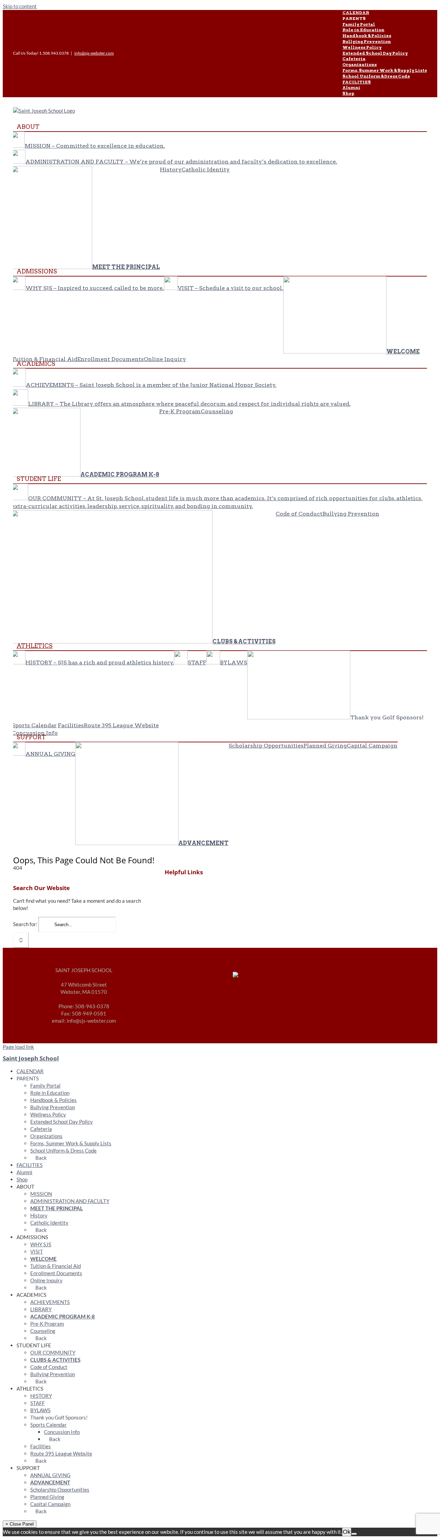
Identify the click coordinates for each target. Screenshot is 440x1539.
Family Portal (45, 1085)
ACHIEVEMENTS (50, 1302)
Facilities (40, 1446)
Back (40, 1158)
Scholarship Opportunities (59, 1489)
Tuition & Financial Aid (55, 1266)
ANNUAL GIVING (50, 1475)
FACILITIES (29, 1165)
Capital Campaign (50, 1504)
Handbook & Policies (53, 1100)
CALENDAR (30, 1071)
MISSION (41, 1194)
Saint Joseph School (31, 1058)
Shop (22, 1179)
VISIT (36, 1251)
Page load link (18, 1047)
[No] (354, 1534)
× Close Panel (20, 1524)
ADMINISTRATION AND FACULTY (69, 1201)
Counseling (42, 1331)
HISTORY (41, 1396)
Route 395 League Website (61, 1453)
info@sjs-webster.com (94, 53)
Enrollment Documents (56, 1273)
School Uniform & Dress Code (63, 1150)
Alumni (24, 1172)
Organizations (46, 1136)
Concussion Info (62, 1432)
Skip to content (20, 6)
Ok (347, 1531)
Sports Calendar (48, 1425)
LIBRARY (41, 1309)
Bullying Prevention (52, 1107)
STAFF (37, 1403)
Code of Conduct (48, 1367)
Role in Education (49, 1093)
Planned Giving (47, 1497)
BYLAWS (40, 1410)
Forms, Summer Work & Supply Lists (70, 1143)
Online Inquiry (46, 1280)
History (38, 1215)
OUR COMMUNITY (52, 1352)
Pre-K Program (47, 1324)
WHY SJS (40, 1244)
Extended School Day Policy (61, 1122)
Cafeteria (41, 1129)
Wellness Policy (48, 1114)
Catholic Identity (49, 1223)
